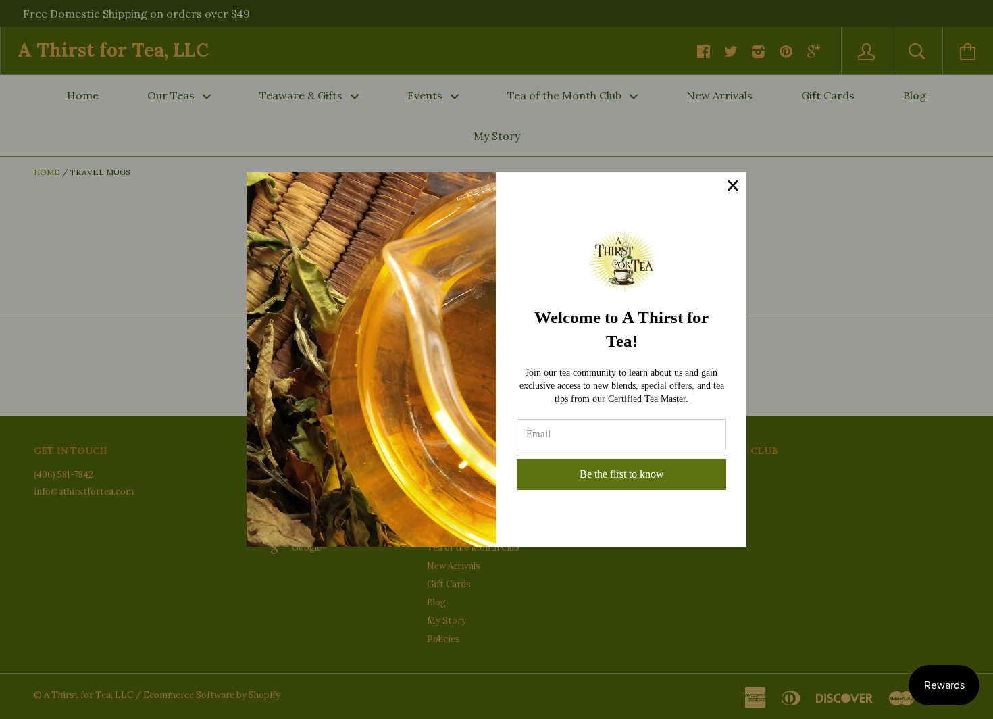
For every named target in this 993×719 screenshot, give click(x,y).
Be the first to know (622, 474)
